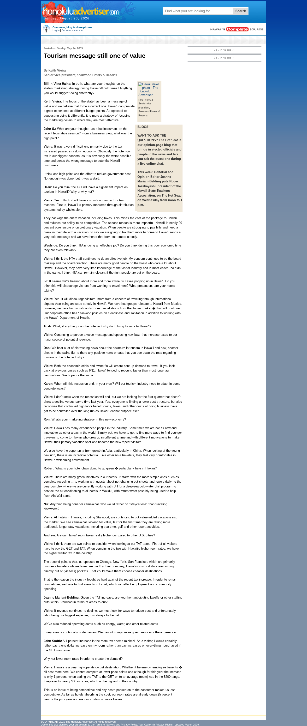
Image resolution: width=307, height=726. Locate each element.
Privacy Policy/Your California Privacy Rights (147, 724)
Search (240, 11)
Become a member (73, 30)
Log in (56, 30)
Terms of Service (105, 724)
